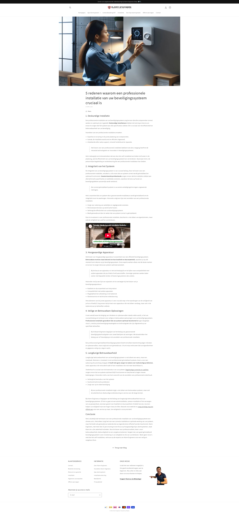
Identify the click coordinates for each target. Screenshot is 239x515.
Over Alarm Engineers (100, 465)
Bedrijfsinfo (97, 478)
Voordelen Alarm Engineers (102, 469)
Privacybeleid (98, 482)
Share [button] (89, 111)
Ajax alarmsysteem (99, 472)
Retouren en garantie (74, 472)
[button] (70, 7)
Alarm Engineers (116, 510)
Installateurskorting (100, 475)
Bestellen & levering (74, 469)
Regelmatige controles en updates (136, 370)
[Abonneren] (100, 495)
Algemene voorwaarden (75, 478)
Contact (70, 465)
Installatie (71, 475)
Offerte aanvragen (73, 482)
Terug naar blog (121, 448)
